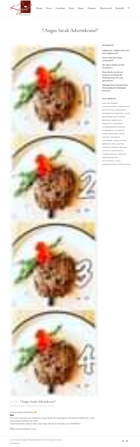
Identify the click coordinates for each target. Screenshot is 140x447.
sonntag (123, 140)
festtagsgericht (108, 113)
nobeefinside (113, 133)
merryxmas (121, 127)
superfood (120, 144)
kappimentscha (116, 120)
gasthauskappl (107, 117)
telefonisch (106, 150)
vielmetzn (113, 154)
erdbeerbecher (120, 110)
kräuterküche (118, 123)
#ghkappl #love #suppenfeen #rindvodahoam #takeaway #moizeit (115, 88)
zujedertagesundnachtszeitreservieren (116, 164)
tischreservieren (117, 150)
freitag (127, 113)
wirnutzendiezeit (108, 161)
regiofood (105, 137)
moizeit (105, 133)
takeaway (114, 147)
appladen (114, 103)
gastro (116, 117)
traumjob (105, 154)
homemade (106, 120)
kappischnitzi (107, 123)
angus (104, 103)
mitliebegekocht (108, 130)
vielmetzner (122, 154)
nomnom (122, 133)
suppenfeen (106, 147)
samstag (116, 140)
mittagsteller (119, 130)
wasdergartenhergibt (109, 157)
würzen (117, 161)
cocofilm (42, 406)
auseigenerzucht (124, 106)
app (108, 103)
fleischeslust (119, 113)
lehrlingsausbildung (109, 127)
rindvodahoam (115, 137)
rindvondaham (107, 140)
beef (103, 110)
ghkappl (122, 117)
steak (114, 144)
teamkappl (123, 147)
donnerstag (110, 110)
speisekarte (106, 144)
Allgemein (31, 406)
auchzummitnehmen (109, 106)
